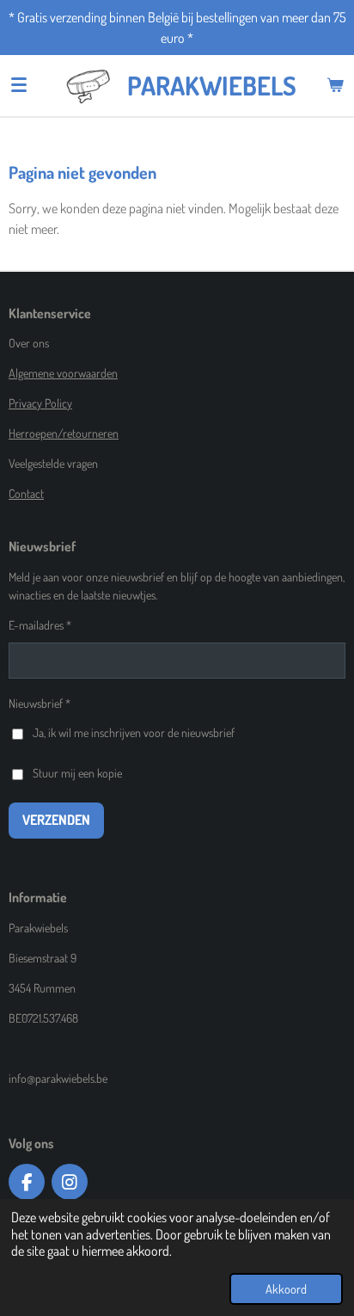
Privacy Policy (40, 403)
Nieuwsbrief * (39, 703)
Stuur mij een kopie (77, 773)
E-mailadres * (40, 625)
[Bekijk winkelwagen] (335, 85)
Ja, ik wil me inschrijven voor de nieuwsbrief (134, 732)
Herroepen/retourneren (64, 433)
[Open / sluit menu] (19, 85)
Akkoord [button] (286, 1288)
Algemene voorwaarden (63, 373)
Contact (26, 493)
